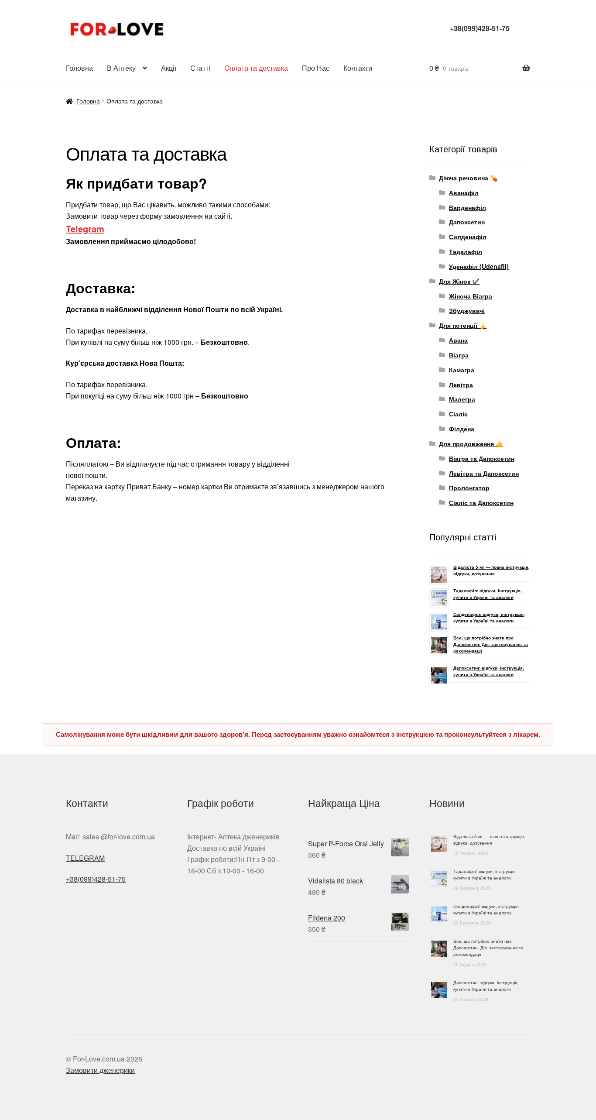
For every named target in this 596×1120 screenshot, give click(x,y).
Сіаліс (458, 413)
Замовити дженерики (100, 1070)
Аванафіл (464, 192)
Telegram (85, 228)
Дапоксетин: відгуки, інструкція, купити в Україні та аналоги (488, 671)
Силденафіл (467, 236)
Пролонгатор (469, 487)
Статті (200, 68)
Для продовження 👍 (471, 443)
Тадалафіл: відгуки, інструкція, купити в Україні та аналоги (487, 593)
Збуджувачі (467, 310)
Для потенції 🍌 (462, 325)
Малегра (462, 399)
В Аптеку (121, 68)
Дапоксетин (467, 221)
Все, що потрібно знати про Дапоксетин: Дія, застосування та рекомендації (490, 644)
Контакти (357, 68)
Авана (458, 340)
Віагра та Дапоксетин (481, 458)
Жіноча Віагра (470, 296)
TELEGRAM (85, 858)
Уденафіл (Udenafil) (479, 266)
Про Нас (315, 68)
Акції (168, 68)
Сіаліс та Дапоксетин (481, 502)
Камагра (461, 369)
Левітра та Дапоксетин (484, 473)
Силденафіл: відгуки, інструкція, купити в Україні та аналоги (489, 617)
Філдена (461, 428)
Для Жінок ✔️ (459, 281)
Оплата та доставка (256, 68)
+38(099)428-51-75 (480, 28)
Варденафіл (467, 207)
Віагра (459, 354)
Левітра (461, 384)
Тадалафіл (465, 251)
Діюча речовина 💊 (468, 177)
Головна (79, 68)
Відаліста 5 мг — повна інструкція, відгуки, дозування (491, 570)
